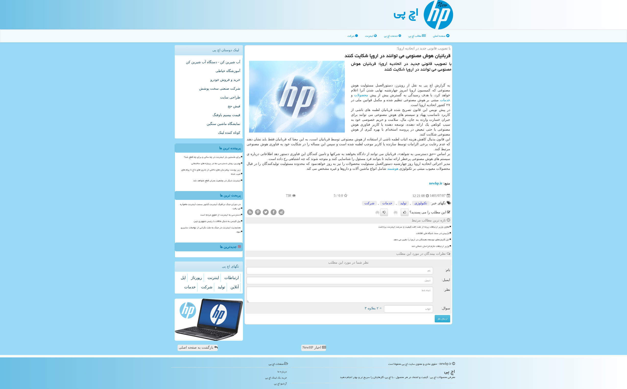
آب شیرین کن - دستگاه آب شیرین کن (213, 62)
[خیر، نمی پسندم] (384, 212)
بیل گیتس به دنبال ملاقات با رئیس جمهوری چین (217, 221)
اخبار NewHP (312, 347)
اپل (183, 278)
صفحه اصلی (439, 35)
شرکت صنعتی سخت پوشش (219, 88)
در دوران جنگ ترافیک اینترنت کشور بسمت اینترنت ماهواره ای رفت (210, 206)
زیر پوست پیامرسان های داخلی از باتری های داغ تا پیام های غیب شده (211, 171)
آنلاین (234, 287)
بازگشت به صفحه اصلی (196, 347)
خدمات (445, 100)
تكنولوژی (420, 203)
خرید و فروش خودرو (225, 80)
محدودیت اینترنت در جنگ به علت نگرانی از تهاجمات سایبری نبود (211, 229)
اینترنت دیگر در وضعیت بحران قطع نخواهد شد (217, 180)
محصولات (361, 95)
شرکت (351, 35)
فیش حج (234, 106)
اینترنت (369, 35)
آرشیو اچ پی (280, 383)
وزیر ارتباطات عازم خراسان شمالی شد (430, 246)
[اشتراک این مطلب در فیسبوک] (273, 212)
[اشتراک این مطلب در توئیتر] (265, 212)
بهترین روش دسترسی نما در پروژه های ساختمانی (216, 163)
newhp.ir (435, 183)
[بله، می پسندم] (405, 212)
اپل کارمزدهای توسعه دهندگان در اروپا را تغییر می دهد (421, 239)
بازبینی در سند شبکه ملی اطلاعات (432, 233)
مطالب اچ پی (415, 35)
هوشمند (392, 168)
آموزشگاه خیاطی (228, 71)
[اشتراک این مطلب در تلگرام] (281, 212)
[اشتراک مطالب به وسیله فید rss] (250, 212)
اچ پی (406, 12)
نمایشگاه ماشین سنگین (223, 124)
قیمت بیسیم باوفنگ (226, 115)
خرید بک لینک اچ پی (276, 377)
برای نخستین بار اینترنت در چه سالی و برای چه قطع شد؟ (212, 157)
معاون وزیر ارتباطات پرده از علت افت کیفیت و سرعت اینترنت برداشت (413, 226)
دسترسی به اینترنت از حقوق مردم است (220, 214)
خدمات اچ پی (391, 35)
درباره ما (282, 371)
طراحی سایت (230, 97)
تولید (403, 203)
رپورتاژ (196, 278)
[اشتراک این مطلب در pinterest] (257, 212)
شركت (369, 203)
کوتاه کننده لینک (229, 132)
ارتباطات (231, 278)
